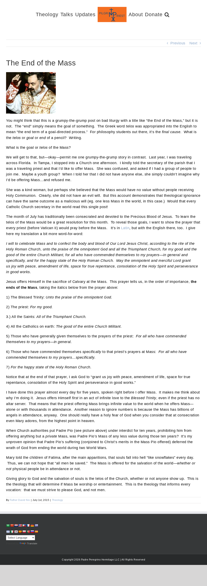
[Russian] (32, 531)
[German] (32, 525)
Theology (57, 500)
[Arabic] (8, 525)
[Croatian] (16, 525)
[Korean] (16, 531)
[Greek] (36, 525)
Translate (32, 543)
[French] (28, 525)
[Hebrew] (8, 531)
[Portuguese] (28, 531)
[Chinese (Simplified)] (12, 525)
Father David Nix (20, 500)
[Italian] (12, 531)
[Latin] (20, 531)
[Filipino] (24, 525)
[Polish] (24, 531)
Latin (125, 228)
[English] (20, 525)
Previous (177, 43)
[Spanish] (36, 531)
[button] (167, 14)
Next (193, 43)
